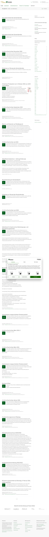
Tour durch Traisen (27, 530)
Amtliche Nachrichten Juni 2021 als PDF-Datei (13, 220)
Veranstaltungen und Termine (18, 524)
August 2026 (36, 78)
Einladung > (9, 78)
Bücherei (26, 524)
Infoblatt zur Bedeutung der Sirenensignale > (13, 100)
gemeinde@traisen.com (42, 525)
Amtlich (12, 26)
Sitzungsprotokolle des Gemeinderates (12, 27)
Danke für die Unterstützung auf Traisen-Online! (24, 505)
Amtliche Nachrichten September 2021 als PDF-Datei (14, 117)
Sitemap (3, 530)
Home (2, 5)
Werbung (36, 68)
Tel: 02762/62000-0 (13, 118)
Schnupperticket (27, 522)
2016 (35, 104)
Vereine (26, 528)
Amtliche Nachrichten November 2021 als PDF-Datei (14, 61)
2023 (35, 94)
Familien (36, 49)
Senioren (36, 59)
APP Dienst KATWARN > (22, 100)
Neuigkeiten (15, 522)
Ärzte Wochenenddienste (28, 527)
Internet (36, 52)
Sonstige (36, 46)
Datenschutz (10, 530)
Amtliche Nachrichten (17, 528)
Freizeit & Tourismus (24, 5)
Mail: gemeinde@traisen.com (19, 45)
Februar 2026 (36, 87)
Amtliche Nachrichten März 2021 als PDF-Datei (13, 357)
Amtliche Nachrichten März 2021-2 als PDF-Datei (14, 340)
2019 (35, 100)
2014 (35, 107)
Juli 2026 (36, 80)
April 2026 (36, 84)
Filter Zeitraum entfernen (40, 114)
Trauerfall (36, 64)
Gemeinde (6, 5)
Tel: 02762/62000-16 (14, 394)
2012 (35, 110)
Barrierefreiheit (4, 531)
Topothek (26, 531)
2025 (35, 91)
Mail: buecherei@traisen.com (21, 394)
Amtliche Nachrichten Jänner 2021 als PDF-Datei (14, 410)
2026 (35, 90)
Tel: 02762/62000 (13, 45)
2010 (35, 113)
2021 (35, 97)
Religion (36, 58)
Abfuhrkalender (16, 530)
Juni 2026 (36, 81)
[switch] (20, 273)
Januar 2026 (36, 88)
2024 (35, 93)
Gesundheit (36, 51)
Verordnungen (16, 525)
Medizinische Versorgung (28, 525)
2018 (35, 101)
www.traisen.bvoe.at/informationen (12, 493)
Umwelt (36, 65)
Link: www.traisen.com (25, 324)
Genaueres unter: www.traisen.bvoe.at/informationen (14, 393)
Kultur (35, 55)
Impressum (6, 530)
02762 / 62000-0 (41, 524)
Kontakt (33, 5)
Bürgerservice (14, 5)
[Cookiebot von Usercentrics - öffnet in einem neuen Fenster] (37, 259)
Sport (35, 62)
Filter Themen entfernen (38, 71)
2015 (35, 106)
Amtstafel (15, 527)
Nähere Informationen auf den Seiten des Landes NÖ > (8, 101)
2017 (35, 103)
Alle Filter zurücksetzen (38, 122)
